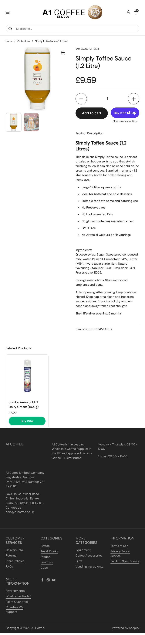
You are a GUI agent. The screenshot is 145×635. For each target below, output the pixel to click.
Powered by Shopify (125, 628)
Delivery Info (14, 550)
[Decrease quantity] (81, 98)
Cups (44, 568)
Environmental (15, 591)
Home (9, 41)
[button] (135, 12)
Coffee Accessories (89, 555)
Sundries (47, 562)
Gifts (79, 561)
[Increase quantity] (133, 98)
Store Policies (15, 561)
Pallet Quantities (17, 602)
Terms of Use (119, 546)
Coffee (45, 546)
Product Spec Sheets (124, 561)
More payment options (125, 121)
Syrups (45, 557)
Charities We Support (14, 609)
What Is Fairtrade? (18, 596)
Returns (11, 555)
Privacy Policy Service (120, 553)
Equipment (83, 550)
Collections (23, 41)
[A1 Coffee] (72, 12)
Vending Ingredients (89, 566)
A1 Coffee (37, 628)
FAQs (9, 566)
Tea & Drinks (49, 551)
